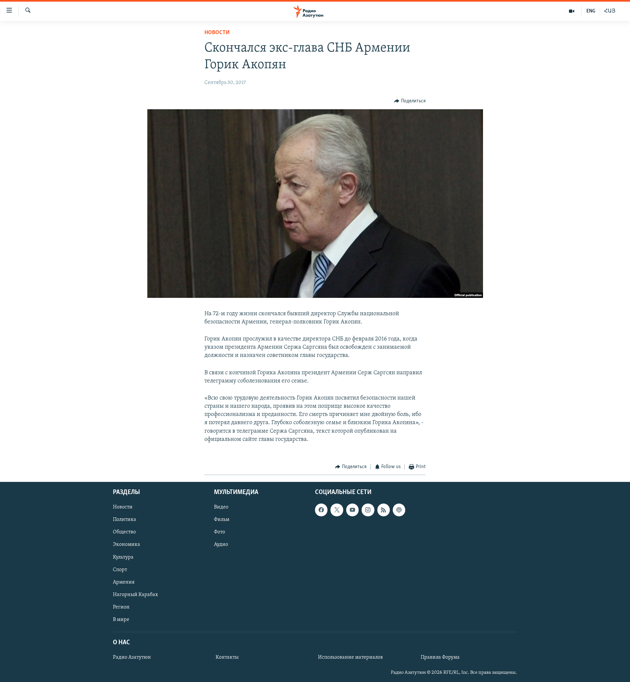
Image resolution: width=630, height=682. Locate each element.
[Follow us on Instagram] (368, 510)
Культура (123, 557)
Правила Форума (440, 657)
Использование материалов (350, 657)
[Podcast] (399, 510)
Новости (217, 33)
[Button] (410, 101)
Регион (121, 607)
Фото (219, 532)
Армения (124, 582)
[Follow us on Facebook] (321, 510)
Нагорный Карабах (135, 594)
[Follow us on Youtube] (352, 510)
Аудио (221, 544)
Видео (221, 507)
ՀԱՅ (610, 11)
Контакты (227, 657)
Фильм (221, 519)
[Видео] (572, 11)
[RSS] (383, 510)
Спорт (120, 569)
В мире (121, 619)
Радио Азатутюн (132, 657)
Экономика (126, 544)
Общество (124, 532)
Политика (124, 519)
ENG (590, 11)
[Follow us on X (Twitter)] (336, 510)
